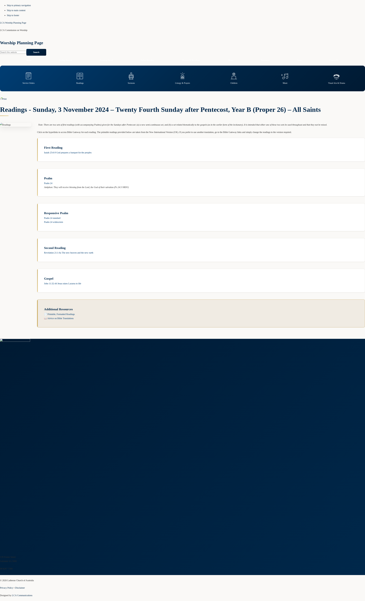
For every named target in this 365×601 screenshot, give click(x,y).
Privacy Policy (6, 588)
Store (299, 60)
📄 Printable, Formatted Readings (59, 314)
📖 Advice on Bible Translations (59, 318)
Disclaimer (20, 588)
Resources (265, 60)
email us (3, 573)
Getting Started (65, 60)
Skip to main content (16, 10)
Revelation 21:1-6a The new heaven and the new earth (68, 252)
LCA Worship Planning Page (13, 23)
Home (29, 60)
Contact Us (333, 60)
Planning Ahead (106, 60)
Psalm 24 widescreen (53, 222)
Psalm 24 (48, 183)
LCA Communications (22, 595)
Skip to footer (13, 15)
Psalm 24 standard (52, 218)
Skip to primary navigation (19, 5)
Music (231, 60)
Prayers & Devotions (191, 60)
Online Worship (147, 60)
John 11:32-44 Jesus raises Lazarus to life (62, 283)
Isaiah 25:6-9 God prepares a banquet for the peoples (68, 152)
